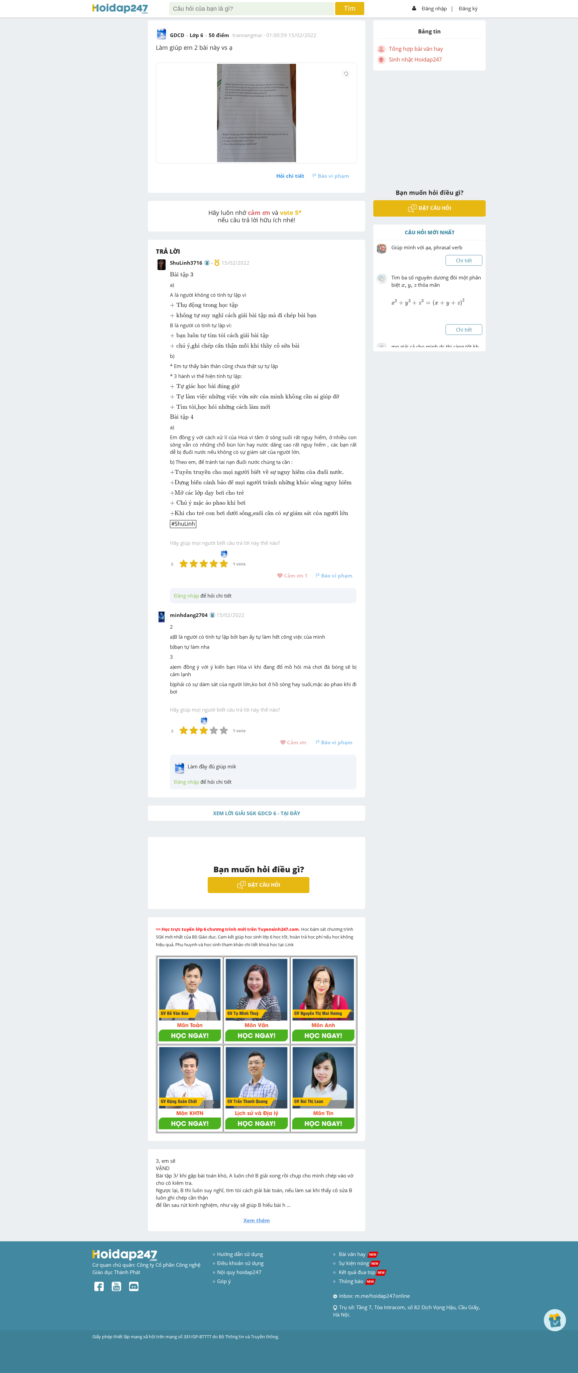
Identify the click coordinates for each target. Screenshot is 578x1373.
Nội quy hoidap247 (239, 1272)
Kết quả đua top (362, 1272)
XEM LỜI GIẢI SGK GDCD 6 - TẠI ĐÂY (256, 813)
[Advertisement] (429, 125)
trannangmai (247, 35)
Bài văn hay (357, 1254)
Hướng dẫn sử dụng (240, 1254)
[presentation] (181, 274)
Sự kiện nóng (358, 1263)
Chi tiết (464, 260)
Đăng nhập (434, 8)
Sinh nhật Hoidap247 (415, 59)
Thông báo (356, 1281)
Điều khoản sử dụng (240, 1263)
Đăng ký (468, 8)
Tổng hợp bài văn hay (416, 48)
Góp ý (224, 1281)
